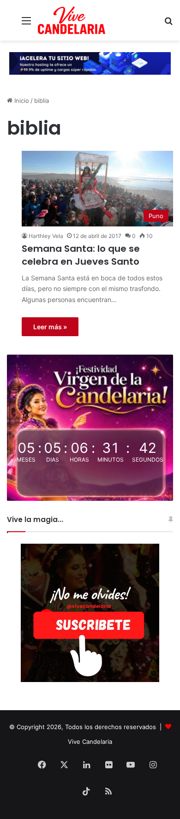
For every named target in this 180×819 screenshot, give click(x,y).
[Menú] (26, 23)
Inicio (20, 100)
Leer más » (50, 327)
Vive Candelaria (90, 741)
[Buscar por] (168, 23)
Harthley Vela (46, 235)
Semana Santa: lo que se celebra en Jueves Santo (81, 255)
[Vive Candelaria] (71, 20)
